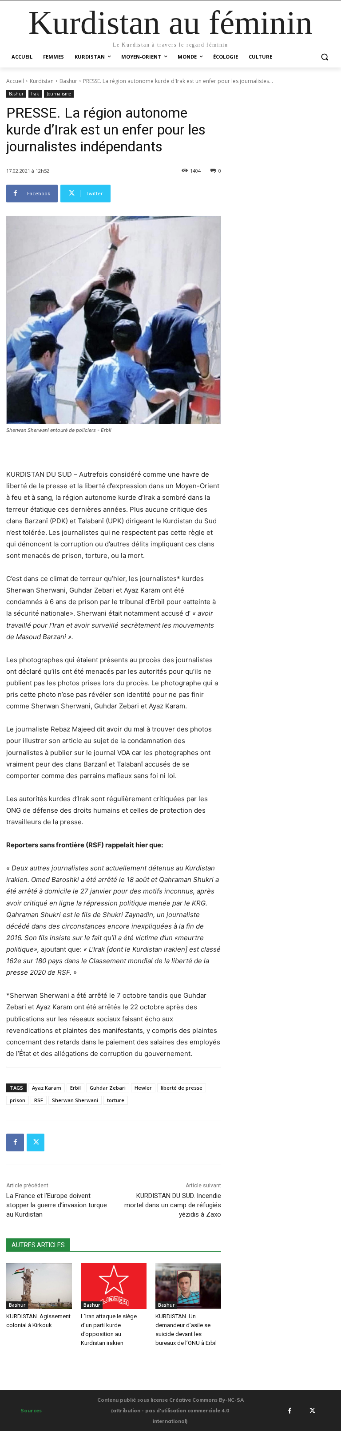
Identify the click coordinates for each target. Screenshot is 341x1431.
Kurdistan (42, 81)
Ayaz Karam (46, 1087)
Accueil (15, 81)
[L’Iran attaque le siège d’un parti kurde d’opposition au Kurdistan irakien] (114, 1286)
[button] (324, 57)
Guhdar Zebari (108, 1087)
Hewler (143, 1087)
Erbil (75, 1087)
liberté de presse (181, 1087)
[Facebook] (15, 1142)
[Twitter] (35, 1142)
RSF (38, 1100)
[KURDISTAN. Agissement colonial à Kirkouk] (39, 1286)
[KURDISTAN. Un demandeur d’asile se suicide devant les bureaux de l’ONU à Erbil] (188, 1286)
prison (17, 1100)
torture (115, 1100)
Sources (31, 1410)
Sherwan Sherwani (75, 1100)
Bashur (68, 81)
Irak (35, 94)
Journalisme (59, 94)
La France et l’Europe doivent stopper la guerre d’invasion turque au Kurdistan (56, 1205)
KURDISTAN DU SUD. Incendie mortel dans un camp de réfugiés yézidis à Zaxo (172, 1205)
